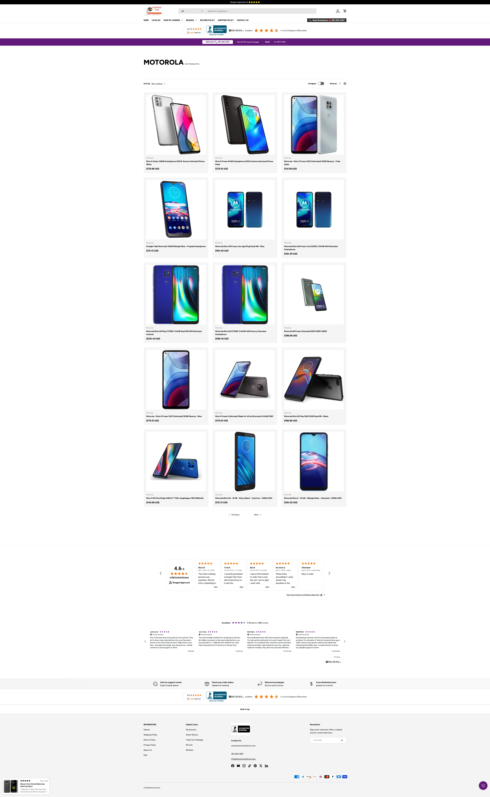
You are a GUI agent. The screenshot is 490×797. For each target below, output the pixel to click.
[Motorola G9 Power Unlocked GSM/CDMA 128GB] (314, 294)
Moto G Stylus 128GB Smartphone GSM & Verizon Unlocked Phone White (175, 162)
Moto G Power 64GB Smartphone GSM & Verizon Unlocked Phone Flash (244, 162)
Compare (312, 83)
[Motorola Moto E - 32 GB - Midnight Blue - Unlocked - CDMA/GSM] (314, 461)
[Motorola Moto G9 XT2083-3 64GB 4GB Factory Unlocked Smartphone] (245, 294)
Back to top (245, 709)
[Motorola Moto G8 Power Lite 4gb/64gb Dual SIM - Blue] (245, 210)
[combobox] (247, 11)
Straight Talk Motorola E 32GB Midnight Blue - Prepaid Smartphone (176, 246)
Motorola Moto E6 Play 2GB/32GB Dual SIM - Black (306, 416)
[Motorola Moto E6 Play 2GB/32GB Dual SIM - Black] (314, 379)
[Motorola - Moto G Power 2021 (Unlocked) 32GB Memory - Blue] (176, 379)
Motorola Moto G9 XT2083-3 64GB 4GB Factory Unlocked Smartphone (240, 332)
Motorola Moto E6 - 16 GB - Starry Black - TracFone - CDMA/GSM (243, 498)
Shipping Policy (150, 734)
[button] (345, 11)
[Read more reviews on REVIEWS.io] (333, 662)
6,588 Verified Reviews (179, 577)
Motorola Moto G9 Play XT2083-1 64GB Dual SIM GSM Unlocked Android (174, 332)
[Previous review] (160, 573)
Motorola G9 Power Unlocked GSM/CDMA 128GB (305, 331)
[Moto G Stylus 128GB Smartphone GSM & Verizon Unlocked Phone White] (176, 125)
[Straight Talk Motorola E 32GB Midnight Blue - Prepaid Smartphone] (176, 210)
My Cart (189, 745)
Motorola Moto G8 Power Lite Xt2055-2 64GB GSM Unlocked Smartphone (311, 247)
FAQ (145, 755)
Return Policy (150, 739)
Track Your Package (194, 739)
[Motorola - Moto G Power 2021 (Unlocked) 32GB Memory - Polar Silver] (314, 125)
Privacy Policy (150, 745)
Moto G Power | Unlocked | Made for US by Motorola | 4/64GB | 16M (244, 416)
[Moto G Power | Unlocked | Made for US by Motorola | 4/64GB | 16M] (245, 379)
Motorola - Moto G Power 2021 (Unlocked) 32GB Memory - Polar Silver (312, 162)
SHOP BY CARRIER (171, 20)
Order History (192, 734)
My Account (191, 729)
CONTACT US (243, 20)
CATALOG (156, 20)
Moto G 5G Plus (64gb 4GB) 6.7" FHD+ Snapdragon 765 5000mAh (175, 498)
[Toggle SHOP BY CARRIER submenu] (181, 20)
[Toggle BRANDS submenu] (196, 20)
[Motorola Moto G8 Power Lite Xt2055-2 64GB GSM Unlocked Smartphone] (314, 210)
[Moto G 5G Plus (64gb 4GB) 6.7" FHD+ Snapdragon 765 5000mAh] (176, 461)
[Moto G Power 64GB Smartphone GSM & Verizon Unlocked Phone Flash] (245, 125)
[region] (245, 641)
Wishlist (189, 750)
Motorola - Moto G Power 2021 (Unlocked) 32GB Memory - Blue (174, 416)
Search (147, 729)
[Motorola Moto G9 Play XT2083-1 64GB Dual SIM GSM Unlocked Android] (176, 294)
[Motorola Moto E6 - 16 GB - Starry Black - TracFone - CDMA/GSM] (245, 461)
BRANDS (190, 20)
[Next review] (329, 573)
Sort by (147, 83)
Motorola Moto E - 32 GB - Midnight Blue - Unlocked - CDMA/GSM (312, 498)
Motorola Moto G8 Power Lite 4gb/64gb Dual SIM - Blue (239, 246)
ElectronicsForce (154, 788)
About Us (148, 750)
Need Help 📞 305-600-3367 (217, 42)
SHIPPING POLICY (226, 20)
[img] (179, 573)
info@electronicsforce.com (243, 759)
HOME (146, 20)
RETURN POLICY (207, 20)
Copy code (281, 42)
